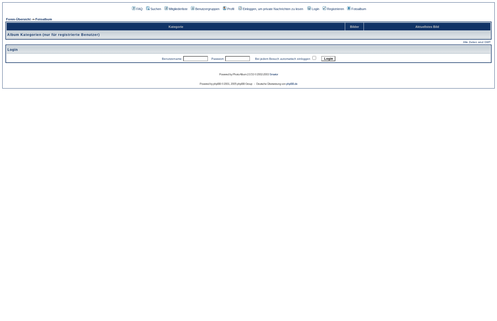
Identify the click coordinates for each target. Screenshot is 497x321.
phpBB (217, 83)
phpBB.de (291, 83)
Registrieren (335, 9)
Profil (230, 9)
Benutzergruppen (207, 9)
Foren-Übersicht (18, 19)
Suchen (155, 9)
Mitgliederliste (178, 9)
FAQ (139, 9)
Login (315, 9)
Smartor (273, 74)
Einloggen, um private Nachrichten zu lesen (273, 9)
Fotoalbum (358, 9)
